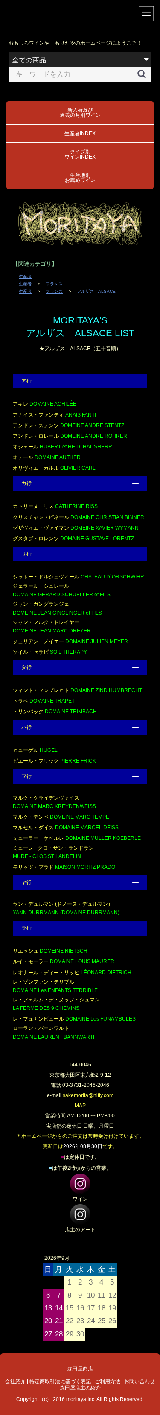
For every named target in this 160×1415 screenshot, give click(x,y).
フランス (54, 283)
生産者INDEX (80, 133)
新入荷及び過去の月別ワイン (80, 112)
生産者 (25, 276)
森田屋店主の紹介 (80, 1388)
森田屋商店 (80, 1369)
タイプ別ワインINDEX (80, 154)
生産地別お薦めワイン (80, 177)
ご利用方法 (107, 1381)
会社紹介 (15, 1381)
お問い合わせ (139, 1381)
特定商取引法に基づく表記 (60, 1381)
